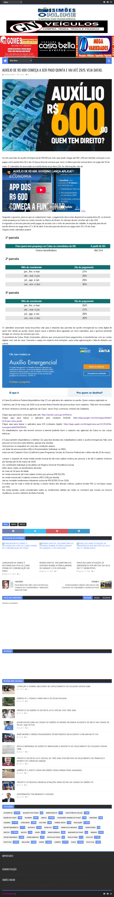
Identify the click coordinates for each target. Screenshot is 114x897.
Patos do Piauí (53, 837)
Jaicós (24, 832)
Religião (26, 842)
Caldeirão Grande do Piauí (69, 818)
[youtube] (107, 2)
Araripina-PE (51, 813)
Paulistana (73, 837)
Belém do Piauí (10, 818)
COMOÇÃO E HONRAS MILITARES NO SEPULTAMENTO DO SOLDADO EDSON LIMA (53, 686)
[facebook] (104, 2)
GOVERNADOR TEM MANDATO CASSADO (35, 794)
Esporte (31, 827)
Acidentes (8, 813)
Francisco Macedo (69, 827)
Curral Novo (59, 823)
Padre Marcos (33, 837)
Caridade (93, 818)
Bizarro (28, 818)
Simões (57, 842)
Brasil (13, 524)
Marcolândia (54, 832)
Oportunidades (10, 837)
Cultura (42, 823)
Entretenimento (11, 827)
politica (90, 842)
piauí (73, 842)
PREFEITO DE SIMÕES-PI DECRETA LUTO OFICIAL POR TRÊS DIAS (46, 710)
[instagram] (111, 2)
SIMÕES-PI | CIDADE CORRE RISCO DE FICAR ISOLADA (42, 698)
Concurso (25, 823)
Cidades (7, 823)
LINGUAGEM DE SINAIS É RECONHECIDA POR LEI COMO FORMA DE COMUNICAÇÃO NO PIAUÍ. (16, 567)
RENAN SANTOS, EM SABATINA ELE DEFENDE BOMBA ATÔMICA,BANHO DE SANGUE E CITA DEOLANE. (55, 565)
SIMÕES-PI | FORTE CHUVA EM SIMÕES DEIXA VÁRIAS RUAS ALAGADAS (49, 770)
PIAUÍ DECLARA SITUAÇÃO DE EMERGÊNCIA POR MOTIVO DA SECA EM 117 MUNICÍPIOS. (93, 565)
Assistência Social (74, 813)
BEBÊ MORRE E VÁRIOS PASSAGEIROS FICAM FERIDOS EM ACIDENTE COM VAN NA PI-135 (57, 734)
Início (22, 524)
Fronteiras (91, 827)
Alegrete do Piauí (31, 813)
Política (7, 842)
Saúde (41, 842)
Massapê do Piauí (75, 832)
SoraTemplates (8, 894)
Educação (78, 823)
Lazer (37, 832)
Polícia (89, 837)
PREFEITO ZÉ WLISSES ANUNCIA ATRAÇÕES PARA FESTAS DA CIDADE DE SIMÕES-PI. (55, 782)
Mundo (94, 832)
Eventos (48, 827)
